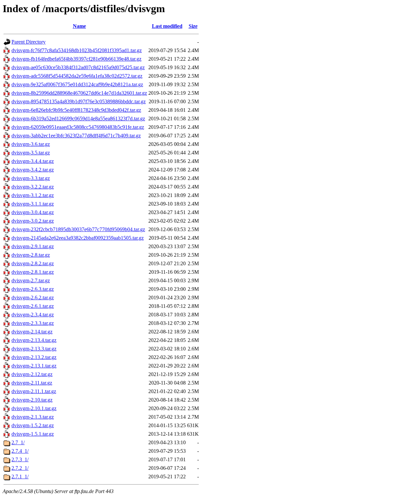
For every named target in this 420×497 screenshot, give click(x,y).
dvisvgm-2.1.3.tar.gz (32, 417)
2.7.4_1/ (20, 451)
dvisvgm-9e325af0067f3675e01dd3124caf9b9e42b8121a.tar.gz (77, 84)
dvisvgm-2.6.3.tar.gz (32, 289)
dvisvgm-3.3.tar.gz (30, 178)
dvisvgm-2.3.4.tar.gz (32, 314)
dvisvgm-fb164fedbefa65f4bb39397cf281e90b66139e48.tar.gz (76, 59)
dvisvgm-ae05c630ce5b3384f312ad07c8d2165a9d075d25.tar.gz (78, 67)
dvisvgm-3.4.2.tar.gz (32, 169)
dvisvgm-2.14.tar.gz (31, 331)
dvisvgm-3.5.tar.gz (30, 152)
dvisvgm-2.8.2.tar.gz (32, 263)
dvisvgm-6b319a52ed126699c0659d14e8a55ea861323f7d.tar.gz (78, 118)
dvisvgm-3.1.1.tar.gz (32, 204)
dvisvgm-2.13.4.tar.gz (33, 340)
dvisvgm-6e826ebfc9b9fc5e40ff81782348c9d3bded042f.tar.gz (76, 110)
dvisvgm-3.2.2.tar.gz (32, 186)
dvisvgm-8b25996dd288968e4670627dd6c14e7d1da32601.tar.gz (79, 93)
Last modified (167, 26)
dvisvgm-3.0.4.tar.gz (32, 212)
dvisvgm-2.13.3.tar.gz (33, 348)
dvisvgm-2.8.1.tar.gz (32, 272)
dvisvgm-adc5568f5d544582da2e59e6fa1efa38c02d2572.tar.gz (76, 76)
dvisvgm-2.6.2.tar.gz (32, 297)
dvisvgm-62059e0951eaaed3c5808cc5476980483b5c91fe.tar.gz (77, 127)
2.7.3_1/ (20, 459)
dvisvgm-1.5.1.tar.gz (32, 434)
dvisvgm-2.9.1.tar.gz (32, 246)
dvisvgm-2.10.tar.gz (31, 400)
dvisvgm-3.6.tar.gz (30, 144)
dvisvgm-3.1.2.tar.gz (32, 195)
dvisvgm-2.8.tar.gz (30, 255)
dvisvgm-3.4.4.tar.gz (32, 161)
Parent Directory (28, 42)
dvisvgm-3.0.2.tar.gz (32, 221)
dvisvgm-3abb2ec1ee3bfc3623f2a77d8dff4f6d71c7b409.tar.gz (76, 135)
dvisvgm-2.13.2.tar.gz (33, 357)
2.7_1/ (18, 442)
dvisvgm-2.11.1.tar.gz (33, 391)
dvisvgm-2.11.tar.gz (31, 383)
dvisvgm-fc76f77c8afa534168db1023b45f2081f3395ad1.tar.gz (76, 50)
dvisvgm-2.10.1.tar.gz (33, 408)
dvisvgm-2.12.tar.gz (31, 374)
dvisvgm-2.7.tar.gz (30, 280)
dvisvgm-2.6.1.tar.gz (32, 306)
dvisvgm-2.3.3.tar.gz (32, 323)
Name (79, 26)
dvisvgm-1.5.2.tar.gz (32, 425)
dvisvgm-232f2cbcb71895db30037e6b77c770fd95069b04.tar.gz (78, 229)
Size (193, 26)
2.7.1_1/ (20, 476)
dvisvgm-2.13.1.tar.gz (33, 365)
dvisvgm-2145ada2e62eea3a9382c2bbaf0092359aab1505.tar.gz (77, 238)
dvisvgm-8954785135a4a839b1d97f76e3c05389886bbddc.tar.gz (78, 101)
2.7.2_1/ (20, 468)
